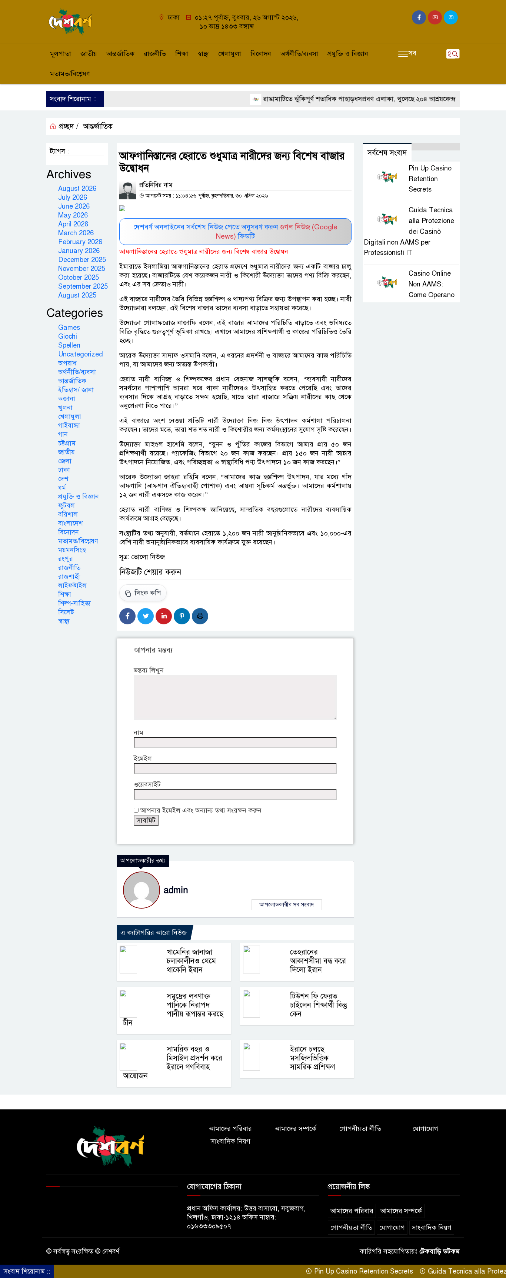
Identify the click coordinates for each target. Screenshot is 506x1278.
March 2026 (76, 233)
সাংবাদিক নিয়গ (230, 1141)
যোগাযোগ (425, 1129)
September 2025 (83, 286)
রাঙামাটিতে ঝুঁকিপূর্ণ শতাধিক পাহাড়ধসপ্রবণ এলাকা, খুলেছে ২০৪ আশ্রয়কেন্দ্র (337, 99)
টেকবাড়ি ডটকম (439, 1251)
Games (69, 327)
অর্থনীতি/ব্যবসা (299, 54)
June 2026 (74, 206)
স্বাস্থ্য (203, 54)
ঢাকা (64, 470)
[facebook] (419, 17)
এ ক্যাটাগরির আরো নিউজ (153, 933)
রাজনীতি (155, 54)
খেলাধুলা (229, 54)
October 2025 (78, 277)
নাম (138, 732)
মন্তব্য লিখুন (149, 670)
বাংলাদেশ (70, 523)
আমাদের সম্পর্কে (295, 1129)
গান (63, 434)
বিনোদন (260, 54)
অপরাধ (67, 363)
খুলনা (65, 408)
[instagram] (451, 17)
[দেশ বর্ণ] (71, 21)
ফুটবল (66, 505)
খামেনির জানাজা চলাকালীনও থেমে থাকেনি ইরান (191, 961)
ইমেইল (143, 758)
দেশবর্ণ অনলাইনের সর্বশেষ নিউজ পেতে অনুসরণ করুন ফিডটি (235, 231)
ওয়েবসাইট (147, 784)
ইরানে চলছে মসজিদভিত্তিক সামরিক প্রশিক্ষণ (312, 1058)
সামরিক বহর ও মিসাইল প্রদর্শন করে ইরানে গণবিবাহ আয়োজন (172, 1063)
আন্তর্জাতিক (120, 54)
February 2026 (80, 242)
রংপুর (65, 559)
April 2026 (73, 224)
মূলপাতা (60, 54)
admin (176, 890)
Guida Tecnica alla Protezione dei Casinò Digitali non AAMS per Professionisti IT (409, 231)
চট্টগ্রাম (67, 443)
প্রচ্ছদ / (68, 126)
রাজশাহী (69, 576)
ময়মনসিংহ (72, 550)
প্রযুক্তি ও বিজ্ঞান (347, 54)
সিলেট (66, 612)
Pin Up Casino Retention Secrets (430, 179)
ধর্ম (62, 488)
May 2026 (73, 215)
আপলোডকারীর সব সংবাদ (286, 904)
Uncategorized (80, 354)
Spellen (69, 345)
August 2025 (77, 295)
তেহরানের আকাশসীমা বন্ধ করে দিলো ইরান (318, 961)
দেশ (63, 479)
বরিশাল (68, 514)
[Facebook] (127, 616)
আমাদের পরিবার (230, 1129)
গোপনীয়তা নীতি (360, 1129)
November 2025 (81, 269)
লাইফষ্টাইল (72, 585)
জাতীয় (88, 54)
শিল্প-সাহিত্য (74, 603)
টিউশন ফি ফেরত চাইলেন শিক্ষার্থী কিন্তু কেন (318, 1005)
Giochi (67, 336)
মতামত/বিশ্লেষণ (70, 74)
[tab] (436, 146)
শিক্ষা (181, 54)
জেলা (64, 461)
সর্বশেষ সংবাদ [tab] (387, 152)
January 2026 (79, 251)
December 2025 (82, 260)
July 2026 (72, 197)
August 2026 (77, 189)
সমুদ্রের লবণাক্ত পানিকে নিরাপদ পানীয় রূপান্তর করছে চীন (173, 1010)
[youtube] (435, 17)
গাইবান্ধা (69, 425)
